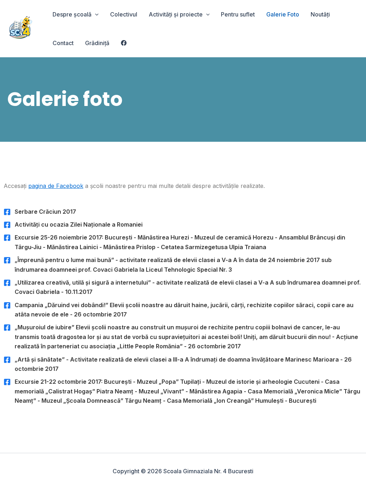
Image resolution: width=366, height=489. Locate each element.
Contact (63, 43)
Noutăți (320, 14)
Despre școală (72, 14)
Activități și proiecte (176, 14)
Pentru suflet (238, 14)
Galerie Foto (282, 14)
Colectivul (123, 14)
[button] (95, 14)
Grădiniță (97, 43)
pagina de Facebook (55, 185)
